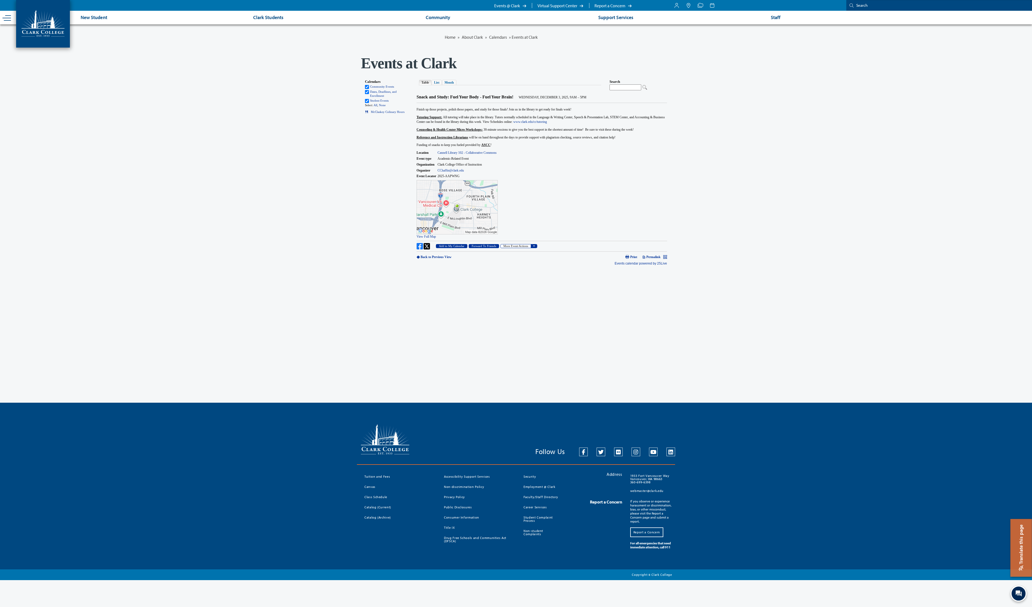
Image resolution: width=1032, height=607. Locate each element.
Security (530, 476)
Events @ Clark (507, 5)
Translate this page (1021, 545)
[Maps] (688, 5)
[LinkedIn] (670, 452)
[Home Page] (43, 23)
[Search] (850, 5)
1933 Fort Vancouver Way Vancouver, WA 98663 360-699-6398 (649, 479)
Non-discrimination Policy (464, 487)
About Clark (472, 37)
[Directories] (700, 5)
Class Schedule (375, 497)
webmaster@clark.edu (647, 491)
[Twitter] (601, 452)
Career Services (535, 507)
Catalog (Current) (377, 507)
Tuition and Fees (377, 476)
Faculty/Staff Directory (541, 497)
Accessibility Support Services (467, 476)
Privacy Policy (454, 497)
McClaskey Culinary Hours (386, 111)
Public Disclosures (458, 507)
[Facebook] (583, 452)
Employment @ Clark (540, 487)
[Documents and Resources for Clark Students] (677, 5)
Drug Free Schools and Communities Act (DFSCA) (475, 539)
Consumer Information (461, 517)
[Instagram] (636, 452)
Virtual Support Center (558, 5)
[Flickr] (618, 452)
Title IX (449, 528)
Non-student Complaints (533, 532)
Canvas (369, 487)
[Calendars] (712, 5)
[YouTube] (653, 452)
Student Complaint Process (538, 519)
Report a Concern (610, 5)
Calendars (498, 37)
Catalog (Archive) (377, 517)
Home (450, 37)
